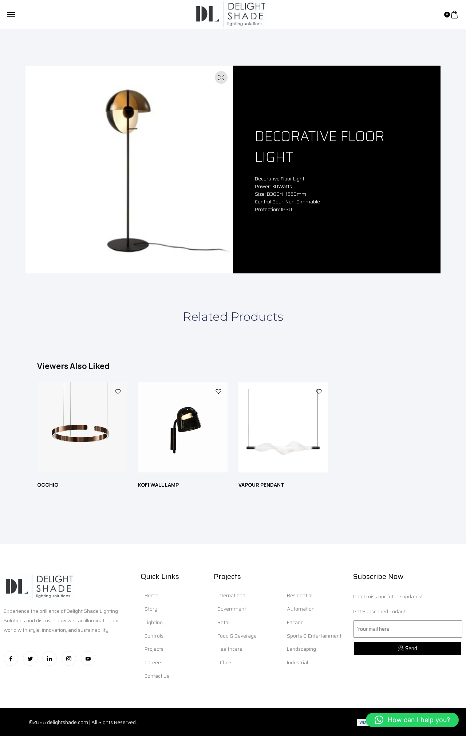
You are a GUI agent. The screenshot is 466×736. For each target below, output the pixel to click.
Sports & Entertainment (314, 636)
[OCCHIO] (82, 428)
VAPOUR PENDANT (261, 484)
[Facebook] (11, 658)
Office (224, 662)
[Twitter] (30, 658)
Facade (295, 622)
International (231, 595)
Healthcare (229, 649)
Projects (154, 649)
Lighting (154, 622)
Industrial (297, 662)
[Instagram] (69, 658)
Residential (299, 595)
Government (231, 609)
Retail (223, 622)
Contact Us (157, 676)
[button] (412, 720)
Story (151, 609)
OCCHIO (47, 484)
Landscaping (301, 649)
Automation (301, 609)
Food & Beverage (237, 636)
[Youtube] (88, 658)
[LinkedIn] (49, 658)
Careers (153, 662)
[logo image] (230, 14)
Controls (154, 636)
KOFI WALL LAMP (158, 484)
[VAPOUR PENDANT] (283, 428)
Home (151, 595)
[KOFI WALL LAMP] (183, 428)
